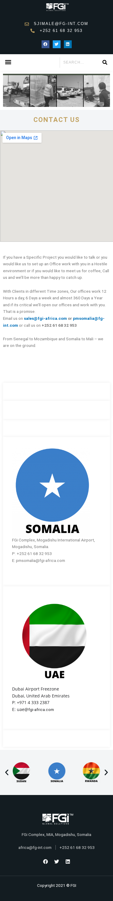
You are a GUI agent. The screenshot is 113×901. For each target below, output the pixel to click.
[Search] (104, 62)
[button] (8, 62)
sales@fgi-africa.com (45, 318)
